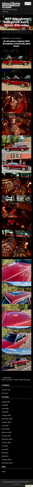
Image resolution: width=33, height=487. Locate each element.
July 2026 (5, 405)
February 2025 (6, 432)
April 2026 (5, 412)
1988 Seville (6, 378)
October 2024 (6, 443)
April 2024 (5, 456)
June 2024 (5, 449)
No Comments (16, 38)
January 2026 (6, 415)
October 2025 (6, 422)
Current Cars (6, 390)
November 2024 (7, 439)
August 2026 (6, 402)
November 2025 (7, 419)
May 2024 (5, 453)
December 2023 (7, 463)
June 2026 (5, 409)
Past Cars (5, 393)
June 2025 (5, 426)
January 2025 (6, 436)
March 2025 (6, 429)
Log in (3, 471)
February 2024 (6, 460)
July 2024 (5, 446)
